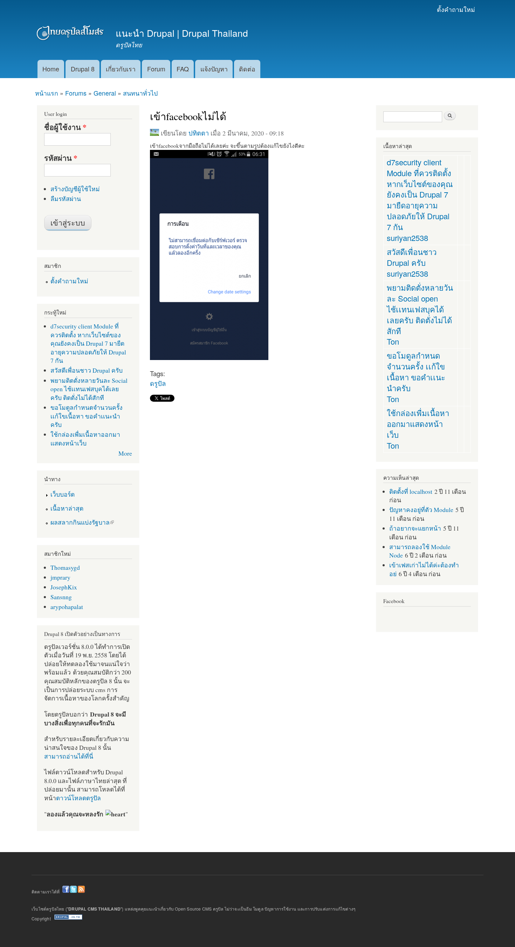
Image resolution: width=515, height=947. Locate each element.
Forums (76, 93)
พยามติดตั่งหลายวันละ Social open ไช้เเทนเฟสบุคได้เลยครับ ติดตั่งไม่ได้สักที (89, 389)
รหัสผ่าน (60, 158)
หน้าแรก (46, 93)
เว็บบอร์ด (62, 494)
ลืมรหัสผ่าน (65, 198)
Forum (156, 68)
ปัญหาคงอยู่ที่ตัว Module (421, 509)
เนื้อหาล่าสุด (66, 508)
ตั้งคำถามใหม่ (456, 9)
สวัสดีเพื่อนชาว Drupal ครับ (86, 370)
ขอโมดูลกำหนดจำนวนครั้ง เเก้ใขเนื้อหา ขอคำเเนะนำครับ (86, 416)
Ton (393, 341)
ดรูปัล (158, 383)
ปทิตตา (198, 133)
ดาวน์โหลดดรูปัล (78, 798)
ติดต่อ (247, 68)
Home (50, 68)
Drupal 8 (83, 68)
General (105, 93)
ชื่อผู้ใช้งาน (65, 127)
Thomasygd (65, 567)
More (125, 453)
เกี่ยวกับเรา (121, 68)
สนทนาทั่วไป (140, 93)
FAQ (183, 68)
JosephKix (63, 587)
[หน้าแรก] (71, 34)
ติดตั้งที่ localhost (410, 491)
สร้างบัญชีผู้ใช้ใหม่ (75, 189)
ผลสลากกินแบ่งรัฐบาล (80, 522)
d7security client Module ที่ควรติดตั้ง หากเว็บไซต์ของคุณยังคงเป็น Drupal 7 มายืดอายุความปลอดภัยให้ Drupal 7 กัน (88, 343)
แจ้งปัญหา (214, 68)
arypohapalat (66, 606)
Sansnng (61, 597)
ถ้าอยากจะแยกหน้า (415, 528)
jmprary (60, 577)
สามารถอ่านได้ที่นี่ (68, 756)
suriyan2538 (407, 237)
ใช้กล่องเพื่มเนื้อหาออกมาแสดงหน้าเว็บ (85, 438)
